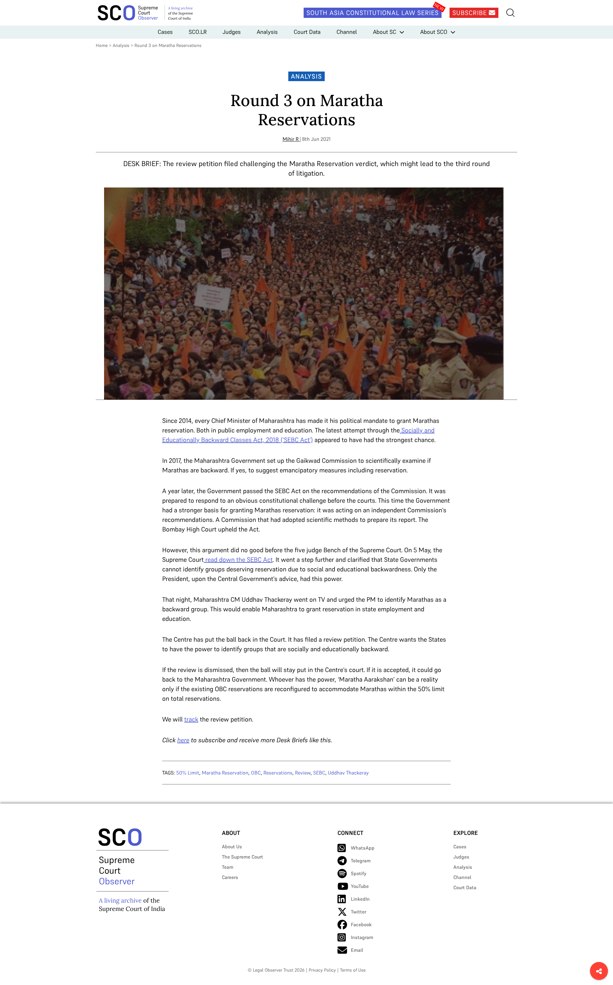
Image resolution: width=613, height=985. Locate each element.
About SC (384, 31)
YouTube (360, 886)
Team (227, 867)
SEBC (319, 772)
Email (357, 950)
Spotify (359, 873)
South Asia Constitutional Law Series (372, 13)
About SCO (433, 31)
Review (303, 772)
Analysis (267, 31)
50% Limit (187, 772)
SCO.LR (198, 31)
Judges (232, 31)
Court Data (307, 31)
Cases (165, 31)
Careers (230, 877)
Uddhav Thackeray (348, 772)
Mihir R (291, 139)
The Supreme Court (242, 857)
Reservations (277, 772)
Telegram (361, 861)
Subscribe (470, 13)
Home (102, 45)
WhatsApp (363, 848)
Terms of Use (353, 970)
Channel (347, 31)
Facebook (361, 924)
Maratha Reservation (225, 772)
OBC (256, 772)
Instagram (362, 937)
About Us (232, 847)
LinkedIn (360, 899)
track (191, 719)
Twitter (358, 912)
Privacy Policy (322, 970)
